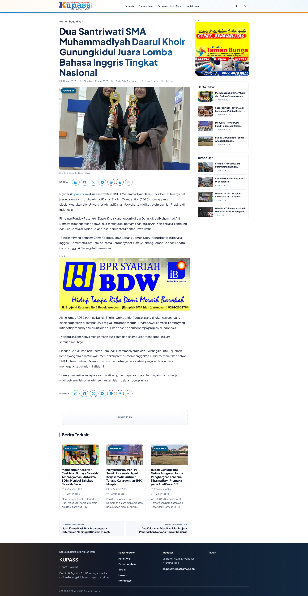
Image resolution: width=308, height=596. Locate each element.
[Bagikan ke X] (93, 182)
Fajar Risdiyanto (130, 81)
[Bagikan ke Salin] (129, 182)
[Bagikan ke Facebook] (84, 182)
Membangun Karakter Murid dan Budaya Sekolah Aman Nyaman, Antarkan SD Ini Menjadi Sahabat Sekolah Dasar (80, 477)
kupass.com (79, 194)
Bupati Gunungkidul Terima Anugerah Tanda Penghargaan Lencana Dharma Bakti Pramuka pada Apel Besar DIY (167, 477)
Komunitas (125, 580)
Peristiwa (124, 558)
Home (63, 21)
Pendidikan (68, 91)
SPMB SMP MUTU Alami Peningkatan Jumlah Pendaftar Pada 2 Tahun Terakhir (227, 165)
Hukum (122, 575)
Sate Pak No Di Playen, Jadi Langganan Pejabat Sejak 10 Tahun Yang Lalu (230, 109)
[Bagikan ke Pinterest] (111, 182)
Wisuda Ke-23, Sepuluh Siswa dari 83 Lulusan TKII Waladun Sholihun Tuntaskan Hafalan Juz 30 (230, 195)
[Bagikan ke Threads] (120, 182)
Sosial (122, 569)
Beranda (129, 5)
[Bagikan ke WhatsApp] (76, 182)
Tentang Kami (146, 5)
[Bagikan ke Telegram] (102, 182)
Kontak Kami (192, 5)
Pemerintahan (127, 564)
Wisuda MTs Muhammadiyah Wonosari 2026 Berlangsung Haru (230, 210)
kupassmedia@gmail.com (179, 568)
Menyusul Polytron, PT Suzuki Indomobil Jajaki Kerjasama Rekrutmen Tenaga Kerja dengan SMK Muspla (124, 477)
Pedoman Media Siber (169, 5)
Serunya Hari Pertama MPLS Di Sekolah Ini (230, 180)
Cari (235, 6)
